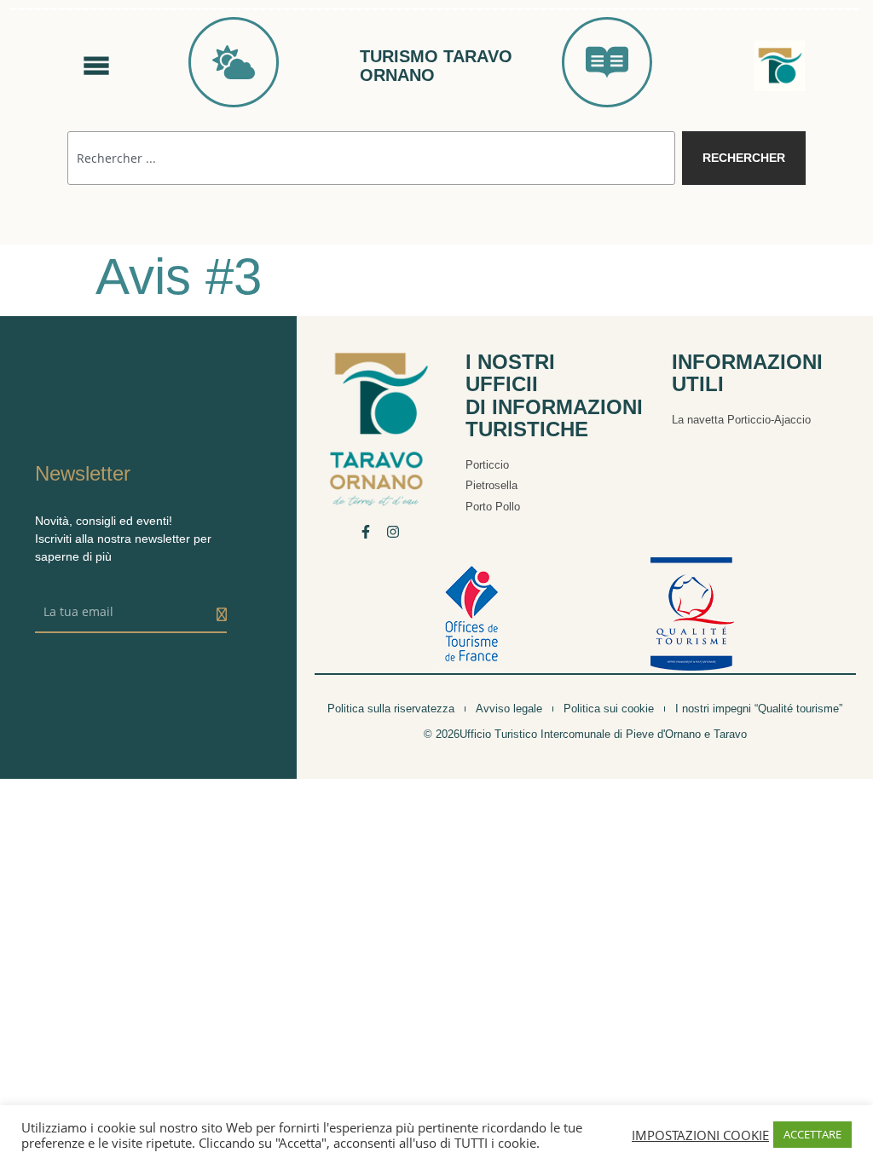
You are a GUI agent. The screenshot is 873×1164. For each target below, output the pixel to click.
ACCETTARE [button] (812, 1134)
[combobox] (371, 158)
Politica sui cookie (609, 708)
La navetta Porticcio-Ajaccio (741, 419)
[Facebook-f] (366, 532)
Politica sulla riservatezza (390, 708)
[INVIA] (222, 614)
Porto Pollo (492, 506)
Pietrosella (491, 485)
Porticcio (487, 464)
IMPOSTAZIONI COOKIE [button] (700, 1135)
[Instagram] (393, 532)
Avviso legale (509, 708)
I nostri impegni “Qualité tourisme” (758, 708)
